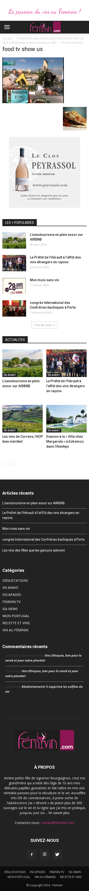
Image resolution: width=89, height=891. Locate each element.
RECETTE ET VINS (16, 623)
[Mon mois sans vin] (14, 286)
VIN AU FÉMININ (15, 630)
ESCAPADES (11, 594)
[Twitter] (57, 854)
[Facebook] (32, 854)
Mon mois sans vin (44, 280)
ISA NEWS (10, 609)
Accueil (7, 38)
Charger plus (43, 325)
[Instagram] (44, 854)
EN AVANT (10, 375)
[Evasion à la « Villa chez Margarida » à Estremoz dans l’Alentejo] (66, 419)
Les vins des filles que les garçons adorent (33, 550)
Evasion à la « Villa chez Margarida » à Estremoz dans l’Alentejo (65, 441)
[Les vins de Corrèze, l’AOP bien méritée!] (22, 419)
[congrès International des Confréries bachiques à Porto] (14, 308)
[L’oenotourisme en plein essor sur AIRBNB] (14, 240)
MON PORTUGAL (15, 616)
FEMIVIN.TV (11, 601)
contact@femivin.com (57, 822)
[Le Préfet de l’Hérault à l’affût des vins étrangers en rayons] (14, 263)
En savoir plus (59, 812)
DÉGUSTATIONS (15, 580)
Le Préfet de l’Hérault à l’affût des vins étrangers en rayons (65, 386)
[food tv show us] (33, 102)
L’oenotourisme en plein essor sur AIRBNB (33, 503)
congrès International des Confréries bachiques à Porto (43, 539)
